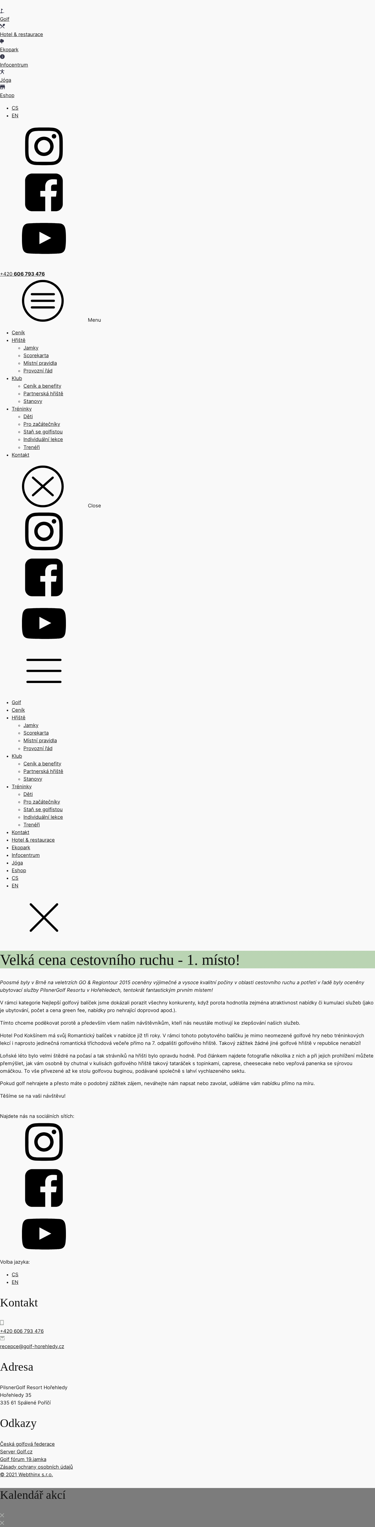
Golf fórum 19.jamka (23, 1459)
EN (15, 115)
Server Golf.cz (16, 1452)
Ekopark (21, 847)
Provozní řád (37, 371)
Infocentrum (26, 855)
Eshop (19, 870)
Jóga (17, 863)
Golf (16, 702)
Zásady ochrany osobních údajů (36, 1467)
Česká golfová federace (27, 1444)
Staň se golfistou (43, 432)
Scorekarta (36, 355)
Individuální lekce (43, 439)
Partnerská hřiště (43, 393)
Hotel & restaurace (33, 840)
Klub (17, 378)
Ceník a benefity (42, 386)
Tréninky (22, 409)
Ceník (18, 332)
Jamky (30, 348)
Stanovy (32, 401)
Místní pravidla (40, 363)
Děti (28, 416)
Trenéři (31, 447)
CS (15, 108)
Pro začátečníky (41, 424)
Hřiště (18, 340)
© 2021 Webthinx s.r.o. (26, 1474)
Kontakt (20, 455)
